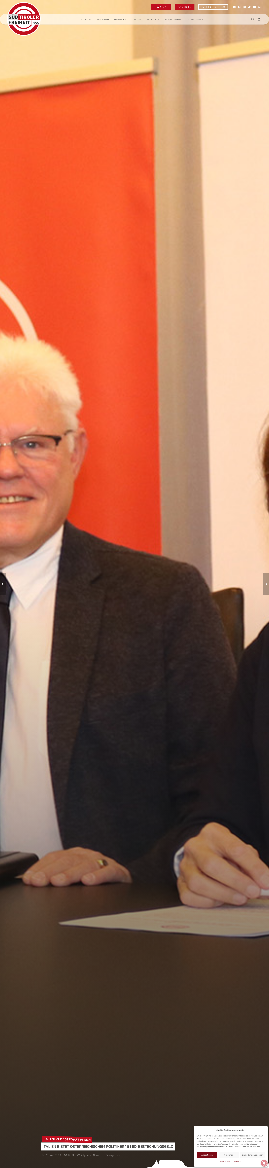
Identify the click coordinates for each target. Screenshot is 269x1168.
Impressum (237, 1161)
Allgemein (86, 1155)
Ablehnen (228, 1154)
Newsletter (99, 1155)
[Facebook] (239, 7)
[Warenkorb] (259, 19)
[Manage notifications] (264, 1163)
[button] (93, 19)
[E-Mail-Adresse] (234, 7)
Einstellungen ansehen (252, 1154)
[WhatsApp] (259, 7)
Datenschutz (225, 1161)
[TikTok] (249, 7)
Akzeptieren (207, 1154)
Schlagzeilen (113, 1155)
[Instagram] (244, 7)
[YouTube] (254, 7)
